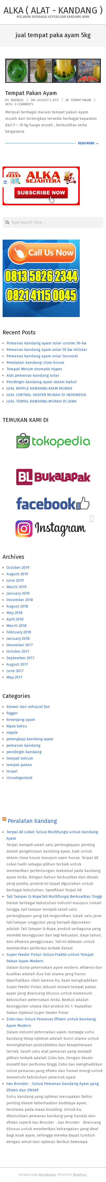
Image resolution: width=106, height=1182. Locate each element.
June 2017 (15, 670)
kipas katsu (16, 726)
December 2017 (19, 645)
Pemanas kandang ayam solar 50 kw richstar (46, 349)
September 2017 (20, 658)
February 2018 (18, 632)
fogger (12, 713)
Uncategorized (19, 777)
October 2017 (17, 651)
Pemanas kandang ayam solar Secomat (42, 356)
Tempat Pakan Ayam (31, 93)
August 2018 (17, 606)
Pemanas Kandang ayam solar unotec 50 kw (46, 343)
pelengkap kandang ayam (30, 739)
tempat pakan (81, 100)
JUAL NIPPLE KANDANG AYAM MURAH (39, 388)
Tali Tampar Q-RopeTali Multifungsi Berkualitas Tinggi (54, 896)
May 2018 (14, 612)
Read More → (88, 143)
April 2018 (14, 619)
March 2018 (16, 625)
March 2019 (16, 587)
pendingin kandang (24, 752)
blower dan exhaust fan (28, 706)
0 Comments (24, 104)
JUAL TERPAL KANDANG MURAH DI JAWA (41, 401)
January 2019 (18, 593)
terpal (11, 771)
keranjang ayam (20, 719)
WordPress (79, 1174)
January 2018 (18, 638)
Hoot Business (47, 1174)
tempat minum (19, 758)
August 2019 (17, 574)
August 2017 (17, 664)
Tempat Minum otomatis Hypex (34, 369)
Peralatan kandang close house (35, 362)
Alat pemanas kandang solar (32, 375)
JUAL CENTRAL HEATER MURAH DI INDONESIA (46, 394)
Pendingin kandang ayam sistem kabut (41, 382)
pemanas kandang (23, 745)
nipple (12, 732)
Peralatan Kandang (32, 820)
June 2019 (15, 580)
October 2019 (17, 567)
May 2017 (14, 677)
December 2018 (19, 599)
